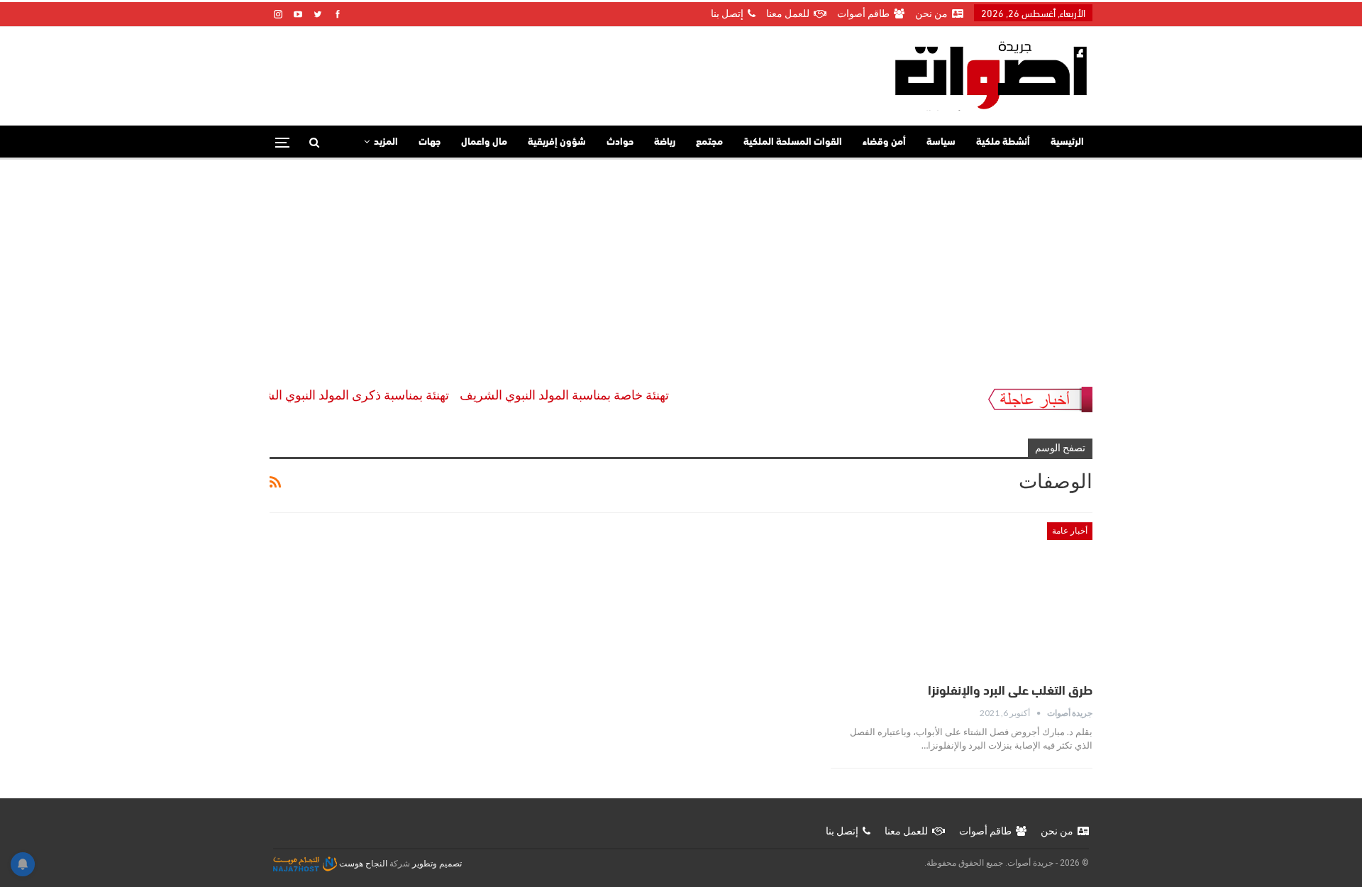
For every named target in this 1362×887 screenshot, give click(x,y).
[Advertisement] (681, 266)
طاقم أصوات (863, 13)
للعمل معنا (787, 13)
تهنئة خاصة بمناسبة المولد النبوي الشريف (580, 394)
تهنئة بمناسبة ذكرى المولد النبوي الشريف (360, 394)
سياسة (941, 142)
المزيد (386, 142)
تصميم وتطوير (437, 864)
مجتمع (709, 142)
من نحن (931, 13)
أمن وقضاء (884, 142)
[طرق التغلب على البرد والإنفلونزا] (961, 598)
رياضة (664, 142)
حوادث (620, 142)
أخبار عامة (1069, 531)
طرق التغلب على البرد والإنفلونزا (1010, 691)
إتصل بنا (727, 13)
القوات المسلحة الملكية (792, 142)
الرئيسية (1067, 142)
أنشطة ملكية (1003, 142)
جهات (430, 142)
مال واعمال (484, 142)
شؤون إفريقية (557, 142)
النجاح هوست (362, 864)
